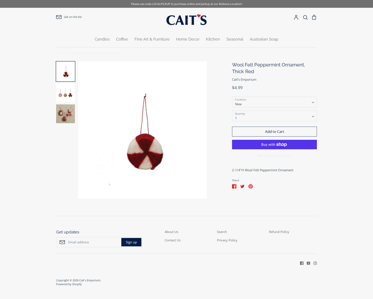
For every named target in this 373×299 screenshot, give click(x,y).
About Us (171, 232)
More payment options (274, 155)
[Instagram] (313, 263)
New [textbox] (238, 104)
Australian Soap (264, 39)
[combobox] (274, 102)
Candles (102, 39)
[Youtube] (306, 263)
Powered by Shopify (69, 284)
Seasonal (234, 39)
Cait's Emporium (244, 79)
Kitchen (213, 39)
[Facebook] (300, 263)
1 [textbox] (236, 118)
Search (222, 232)
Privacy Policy (227, 240)
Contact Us (173, 240)
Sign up (131, 242)
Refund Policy (279, 232)
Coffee (122, 39)
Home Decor (187, 39)
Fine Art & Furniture (152, 39)
